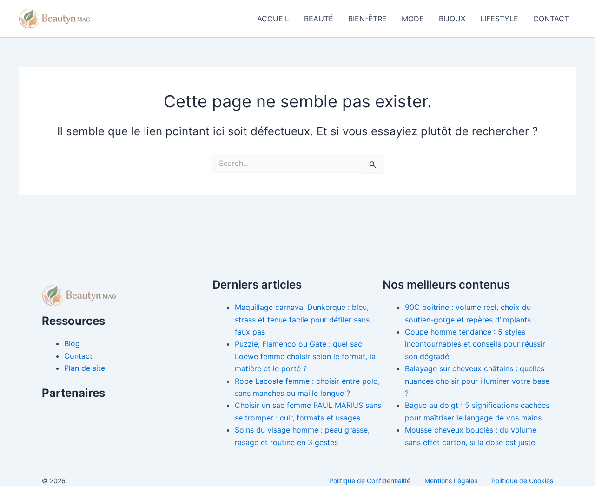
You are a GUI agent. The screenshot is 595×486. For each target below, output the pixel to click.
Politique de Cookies (522, 481)
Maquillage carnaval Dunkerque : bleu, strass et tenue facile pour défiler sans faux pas (302, 319)
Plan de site (84, 368)
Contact (551, 18)
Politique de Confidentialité (369, 481)
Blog (72, 343)
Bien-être (367, 18)
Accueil (273, 18)
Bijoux (452, 18)
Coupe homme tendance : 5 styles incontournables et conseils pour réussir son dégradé (475, 344)
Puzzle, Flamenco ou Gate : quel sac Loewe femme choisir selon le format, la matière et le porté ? (305, 356)
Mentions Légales (450, 481)
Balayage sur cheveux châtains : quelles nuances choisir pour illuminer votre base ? (477, 381)
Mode (413, 18)
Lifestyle (499, 18)
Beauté (318, 18)
